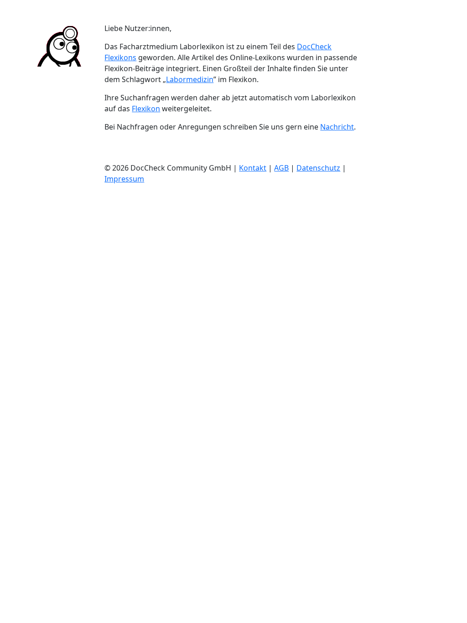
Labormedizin (189, 79)
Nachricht (337, 127)
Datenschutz (318, 168)
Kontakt (252, 168)
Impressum (124, 179)
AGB (281, 168)
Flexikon (146, 109)
